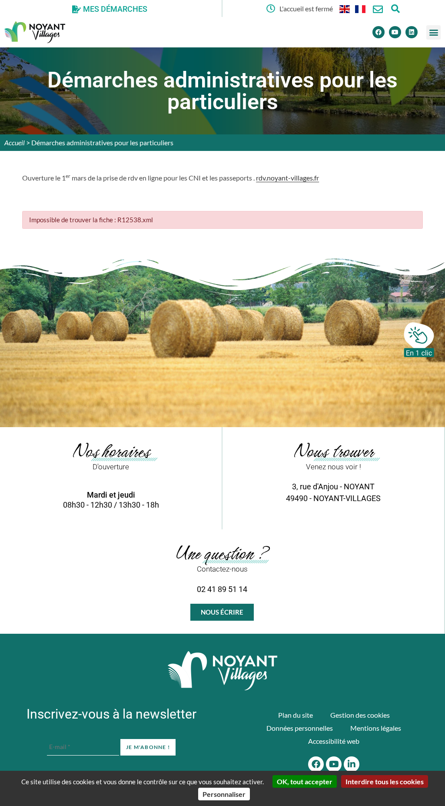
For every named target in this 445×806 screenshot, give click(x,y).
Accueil (14, 142)
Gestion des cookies (360, 715)
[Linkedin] (411, 32)
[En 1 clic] (419, 339)
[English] (345, 8)
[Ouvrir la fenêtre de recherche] (395, 8)
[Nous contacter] (378, 9)
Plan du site (295, 715)
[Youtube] (395, 32)
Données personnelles (299, 728)
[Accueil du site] (222, 670)
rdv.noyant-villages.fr (287, 178)
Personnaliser (224, 794)
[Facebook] (378, 32)
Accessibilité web (333, 741)
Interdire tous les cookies (384, 781)
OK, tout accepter (304, 781)
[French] (360, 8)
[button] (433, 32)
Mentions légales (375, 728)
